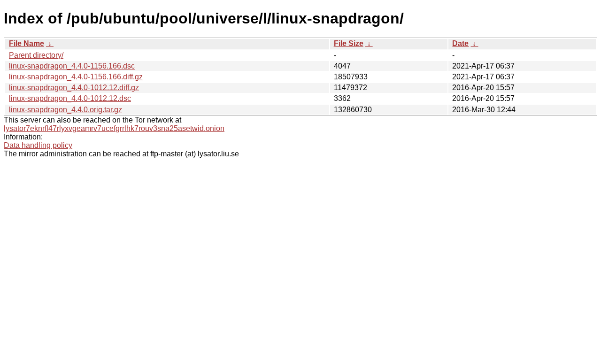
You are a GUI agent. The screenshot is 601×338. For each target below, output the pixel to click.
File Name (26, 43)
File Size (348, 43)
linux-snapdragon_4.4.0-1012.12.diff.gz (74, 88)
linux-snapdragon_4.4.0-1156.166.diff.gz (76, 77)
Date (460, 43)
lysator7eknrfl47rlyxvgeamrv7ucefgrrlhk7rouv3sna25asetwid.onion (114, 128)
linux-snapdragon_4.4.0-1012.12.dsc (70, 98)
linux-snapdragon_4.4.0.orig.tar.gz (65, 110)
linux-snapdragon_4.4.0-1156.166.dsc (72, 66)
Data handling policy (38, 145)
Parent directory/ (36, 55)
